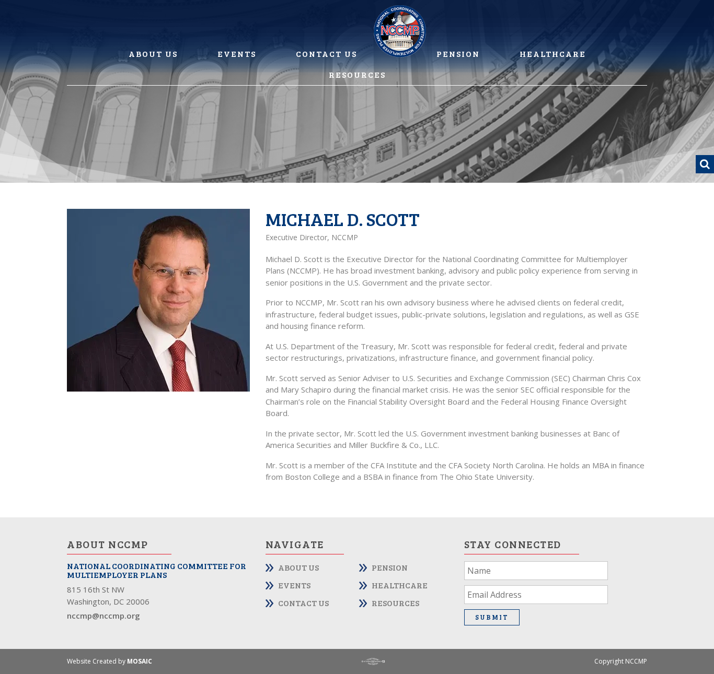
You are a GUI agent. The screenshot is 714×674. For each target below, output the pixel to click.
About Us (153, 53)
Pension (458, 53)
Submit (492, 617)
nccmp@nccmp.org (103, 615)
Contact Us (326, 53)
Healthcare (553, 53)
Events (236, 53)
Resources (357, 74)
